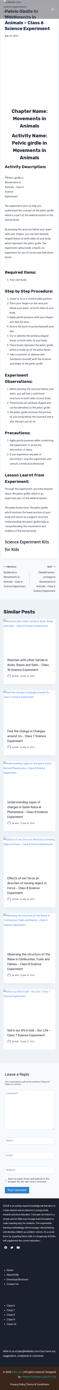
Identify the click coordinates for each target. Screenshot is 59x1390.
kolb (17, 676)
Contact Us (13, 1284)
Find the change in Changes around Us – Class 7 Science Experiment (26, 736)
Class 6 (11, 1305)
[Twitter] (12, 1247)
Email (10, 1155)
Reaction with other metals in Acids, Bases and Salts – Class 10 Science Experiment (28, 665)
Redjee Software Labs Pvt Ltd (39, 1376)
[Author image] (9, 676)
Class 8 (11, 1314)
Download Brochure (17, 1279)
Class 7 (11, 1310)
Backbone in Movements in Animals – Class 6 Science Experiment (15, 577)
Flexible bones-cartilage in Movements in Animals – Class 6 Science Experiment (44, 579)
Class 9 (11, 1319)
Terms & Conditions (38, 1384)
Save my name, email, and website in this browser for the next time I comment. (29, 1180)
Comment (12, 1093)
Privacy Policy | (18, 1384)
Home (10, 1270)
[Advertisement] (29, 73)
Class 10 (11, 1324)
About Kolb (13, 1274)
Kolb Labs (17, 1372)
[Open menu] (52, 9)
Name (10, 1140)
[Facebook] (5, 1247)
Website (10, 1170)
